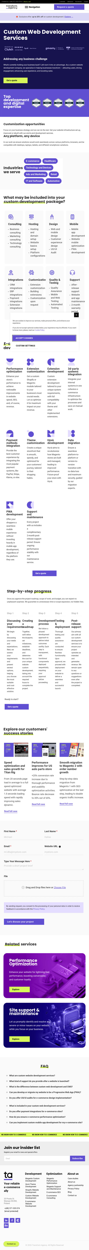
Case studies (73, 1178)
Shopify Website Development (32, 1191)
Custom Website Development (32, 1197)
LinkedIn (62, 2)
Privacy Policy (73, 1189)
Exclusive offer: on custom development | (46, 17)
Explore (15, 989)
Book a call (27, 2)
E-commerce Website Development (30, 1203)
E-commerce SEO (54, 1192)
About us (71, 1182)
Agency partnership (76, 1185)
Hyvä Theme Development (30, 1185)
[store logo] (11, 7)
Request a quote (65, 7)
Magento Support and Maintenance (54, 1187)
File (6, 876)
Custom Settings (25, 345)
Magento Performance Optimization (52, 1180)
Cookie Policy (39, 330)
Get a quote (11, 80)
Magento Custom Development (32, 1179)
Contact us (72, 1195)
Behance (70, 2)
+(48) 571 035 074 (12, 1208)
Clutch (86, 2)
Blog (70, 1192)
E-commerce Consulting (52, 1197)
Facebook (78, 2)
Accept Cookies (24, 338)
